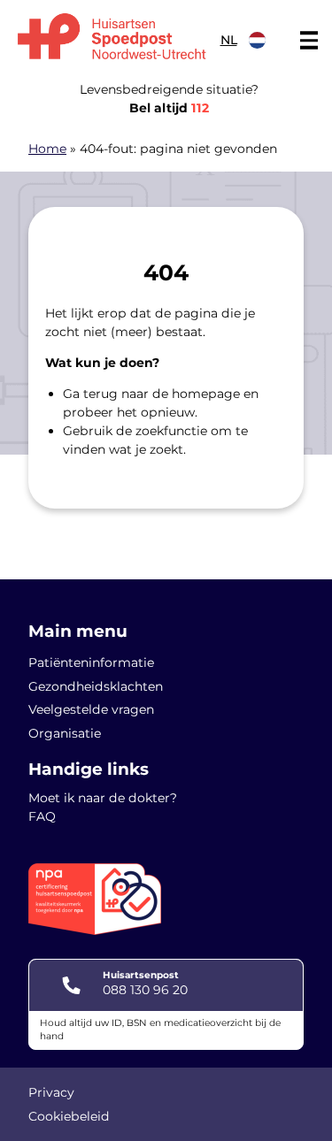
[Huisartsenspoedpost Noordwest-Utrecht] (112, 35)
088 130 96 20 (145, 990)
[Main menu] (309, 41)
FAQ (42, 816)
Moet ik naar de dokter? (102, 798)
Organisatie (64, 733)
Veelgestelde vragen (91, 709)
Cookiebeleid (69, 1116)
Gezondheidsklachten (95, 686)
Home (47, 149)
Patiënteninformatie (91, 662)
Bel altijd (169, 108)
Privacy (51, 1092)
